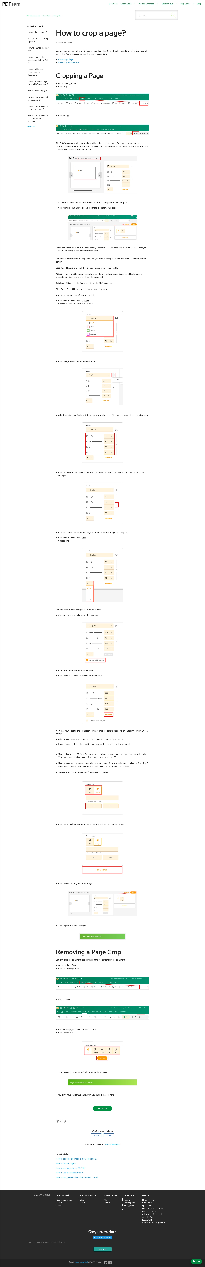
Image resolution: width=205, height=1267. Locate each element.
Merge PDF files (148, 1200)
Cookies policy (129, 1203)
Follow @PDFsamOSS (103, 1237)
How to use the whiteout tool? (69, 1172)
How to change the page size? (39, 49)
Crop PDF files (147, 1217)
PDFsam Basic (126, 4)
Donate (59, 1205)
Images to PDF (147, 1220)
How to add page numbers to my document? (35, 72)
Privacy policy (129, 1205)
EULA (82, 1200)
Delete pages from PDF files (153, 1214)
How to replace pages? (66, 1163)
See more (31, 126)
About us (127, 1200)
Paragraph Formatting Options (38, 40)
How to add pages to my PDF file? (70, 1168)
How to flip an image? (37, 32)
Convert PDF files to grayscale (153, 1223)
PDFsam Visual (167, 4)
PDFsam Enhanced (146, 4)
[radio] (96, 1135)
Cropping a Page (65, 59)
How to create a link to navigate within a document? (38, 118)
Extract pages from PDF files (153, 1208)
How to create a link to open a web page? (38, 107)
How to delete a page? (37, 90)
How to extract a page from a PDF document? (38, 82)
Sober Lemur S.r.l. (81, 1262)
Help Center (185, 4)
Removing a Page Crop (68, 62)
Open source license (64, 1200)
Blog (199, 4)
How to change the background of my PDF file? (38, 60)
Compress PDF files (149, 1211)
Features (60, 1203)
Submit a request (112, 1144)
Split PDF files (147, 1205)
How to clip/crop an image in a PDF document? (76, 1159)
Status (126, 1208)
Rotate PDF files (148, 1203)
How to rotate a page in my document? (38, 98)
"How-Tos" (46, 16)
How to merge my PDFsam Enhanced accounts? (77, 1177)
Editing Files (57, 16)
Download (113, 4)
